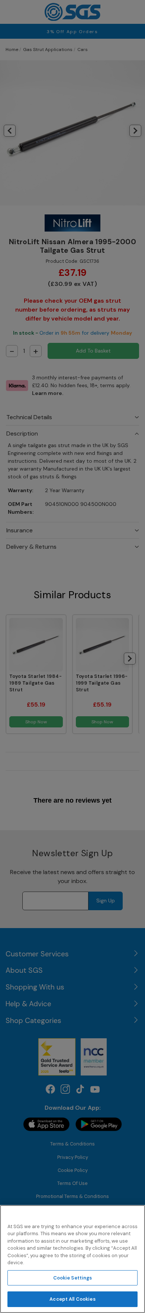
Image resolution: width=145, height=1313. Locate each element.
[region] (72, 1259)
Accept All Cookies (72, 1299)
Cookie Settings (72, 1278)
